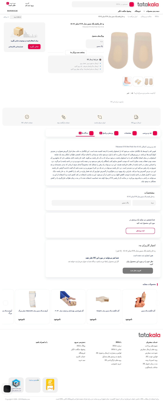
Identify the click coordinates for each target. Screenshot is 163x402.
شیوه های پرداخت (151, 346)
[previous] (157, 303)
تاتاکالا (157, 16)
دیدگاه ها (85, 133)
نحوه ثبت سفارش (151, 353)
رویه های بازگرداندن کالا (113, 360)
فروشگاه (137, 11)
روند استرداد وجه (151, 360)
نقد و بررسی (147, 133)
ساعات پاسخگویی (151, 367)
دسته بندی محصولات (152, 11)
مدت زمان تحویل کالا (150, 364)
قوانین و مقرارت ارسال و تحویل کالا (108, 353)
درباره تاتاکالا (117, 346)
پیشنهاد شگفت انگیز (124, 11)
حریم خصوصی (116, 364)
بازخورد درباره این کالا (116, 102)
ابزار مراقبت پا (132, 16)
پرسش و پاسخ (108, 133)
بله (132, 93)
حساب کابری (80, 357)
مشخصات (127, 133)
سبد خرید (82, 360)
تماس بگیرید (34, 46)
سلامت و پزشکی (146, 16)
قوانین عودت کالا (152, 357)
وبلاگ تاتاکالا (81, 346)
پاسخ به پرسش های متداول (111, 357)
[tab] (149, 132)
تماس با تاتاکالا (116, 349)
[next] (5, 303)
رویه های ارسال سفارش (149, 349)
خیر (128, 93)
